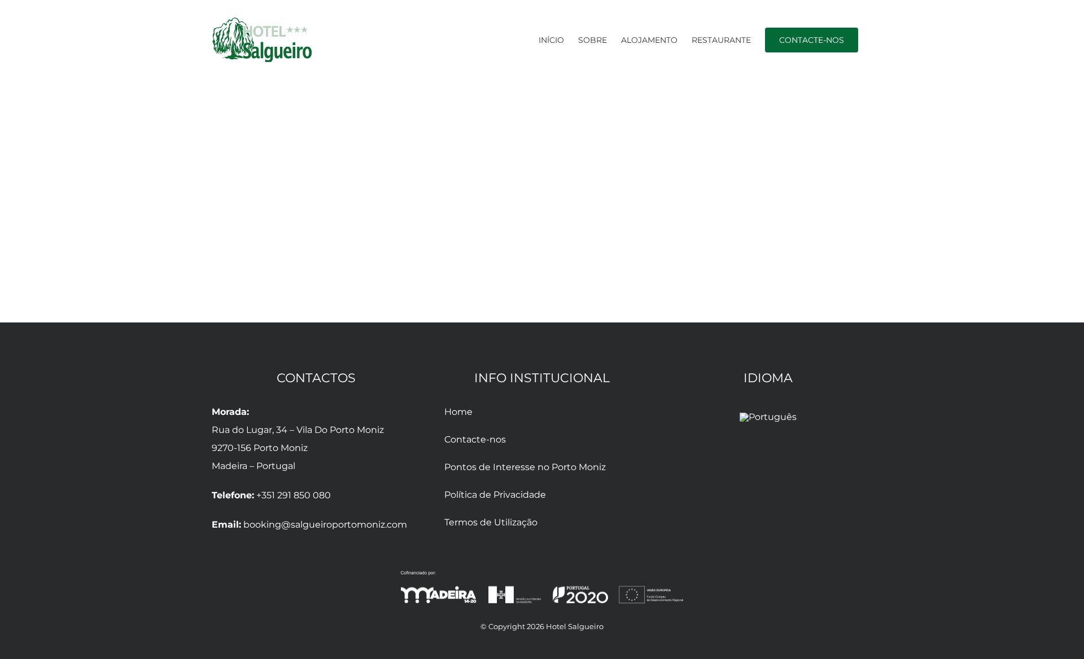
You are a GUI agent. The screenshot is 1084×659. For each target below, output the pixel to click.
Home (458, 411)
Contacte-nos (475, 439)
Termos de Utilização (490, 522)
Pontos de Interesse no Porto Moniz (525, 467)
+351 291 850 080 (293, 495)
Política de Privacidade (495, 494)
